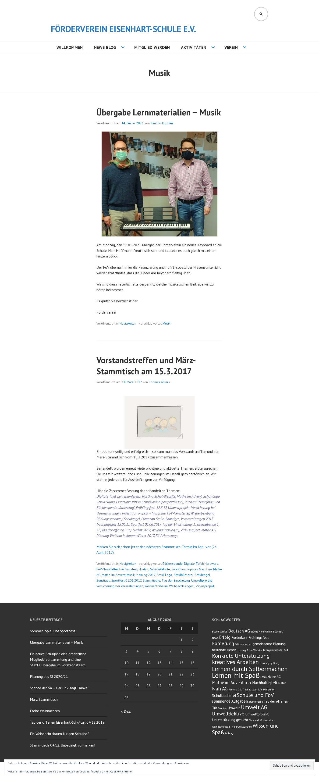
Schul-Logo (164, 575)
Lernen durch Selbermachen (250, 669)
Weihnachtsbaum (156, 586)
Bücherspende (173, 563)
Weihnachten (266, 720)
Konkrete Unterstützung (241, 655)
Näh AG (220, 689)
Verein (231, 47)
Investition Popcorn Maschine (191, 569)
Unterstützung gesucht (230, 719)
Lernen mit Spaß (236, 675)
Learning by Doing (270, 663)
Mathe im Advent (113, 575)
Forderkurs (239, 637)
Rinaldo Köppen (162, 123)
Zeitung (229, 733)
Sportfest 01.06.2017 (126, 580)
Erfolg (224, 637)
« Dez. (126, 711)
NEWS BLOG (105, 47)
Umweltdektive (228, 714)
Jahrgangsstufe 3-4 (275, 650)
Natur (282, 683)
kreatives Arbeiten (235, 662)
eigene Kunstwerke (261, 631)
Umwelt (233, 707)
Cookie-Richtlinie (121, 771)
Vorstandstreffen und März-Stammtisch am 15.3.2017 (146, 365)
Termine (222, 708)
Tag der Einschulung (176, 580)
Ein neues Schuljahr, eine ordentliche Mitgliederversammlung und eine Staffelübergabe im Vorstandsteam (58, 659)
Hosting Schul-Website (154, 569)
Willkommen (70, 47)
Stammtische (151, 580)
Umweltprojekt (201, 580)
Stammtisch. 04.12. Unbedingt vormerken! (62, 745)
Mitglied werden (152, 47)
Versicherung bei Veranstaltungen (119, 586)
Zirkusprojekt (205, 586)
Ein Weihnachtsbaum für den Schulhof (59, 733)
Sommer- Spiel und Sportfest (52, 631)
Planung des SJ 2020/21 (49, 676)
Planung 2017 (145, 575)
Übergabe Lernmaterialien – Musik (158, 112)
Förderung (223, 643)
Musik (166, 323)
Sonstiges (103, 580)
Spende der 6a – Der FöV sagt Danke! (59, 688)
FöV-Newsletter (107, 569)
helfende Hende (224, 649)
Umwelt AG (254, 707)
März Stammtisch (44, 699)
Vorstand (254, 720)
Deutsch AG (239, 631)
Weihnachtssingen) (182, 586)
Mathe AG (274, 677)
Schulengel (202, 575)
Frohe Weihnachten (45, 710)
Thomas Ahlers (159, 382)
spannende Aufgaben (230, 701)
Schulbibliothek (265, 689)
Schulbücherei (183, 575)
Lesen (264, 677)
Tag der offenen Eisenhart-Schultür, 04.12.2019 (67, 722)
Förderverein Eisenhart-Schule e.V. (123, 28)
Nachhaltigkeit (264, 682)
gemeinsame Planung (269, 643)
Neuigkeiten (128, 323)
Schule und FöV (255, 695)
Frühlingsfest (128, 569)
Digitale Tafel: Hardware (201, 563)
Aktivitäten (193, 47)
